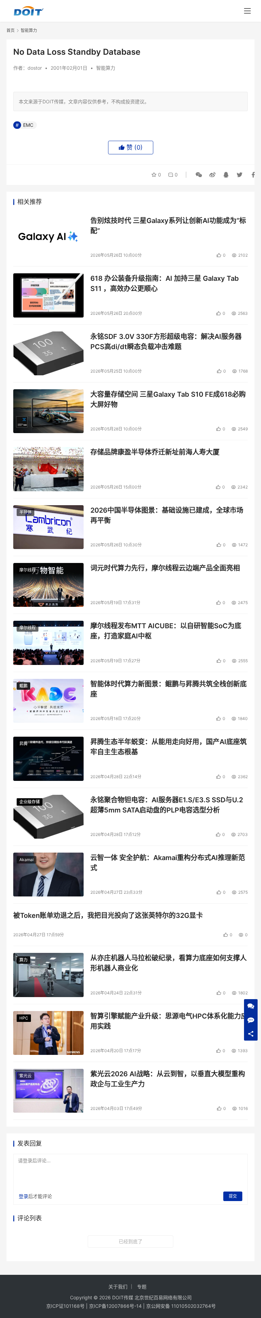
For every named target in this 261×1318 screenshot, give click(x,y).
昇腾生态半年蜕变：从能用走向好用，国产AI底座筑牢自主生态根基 (168, 747)
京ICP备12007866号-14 (115, 1306)
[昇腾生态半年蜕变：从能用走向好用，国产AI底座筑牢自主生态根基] (48, 759)
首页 (10, 30)
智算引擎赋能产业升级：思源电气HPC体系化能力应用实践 (169, 1021)
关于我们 (117, 1286)
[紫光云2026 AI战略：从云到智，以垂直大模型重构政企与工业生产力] (48, 1091)
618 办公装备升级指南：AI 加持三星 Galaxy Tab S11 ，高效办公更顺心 (164, 283)
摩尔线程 (27, 569)
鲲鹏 (23, 685)
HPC (23, 1018)
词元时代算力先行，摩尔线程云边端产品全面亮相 (165, 568)
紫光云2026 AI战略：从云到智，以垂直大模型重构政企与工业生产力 (167, 1079)
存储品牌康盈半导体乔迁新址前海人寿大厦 (155, 452)
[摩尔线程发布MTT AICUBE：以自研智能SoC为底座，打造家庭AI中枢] (48, 643)
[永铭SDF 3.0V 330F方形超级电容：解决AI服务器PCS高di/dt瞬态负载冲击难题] (48, 353)
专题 (141, 1286)
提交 (233, 1196)
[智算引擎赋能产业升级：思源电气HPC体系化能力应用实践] (48, 1033)
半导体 (25, 512)
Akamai (26, 859)
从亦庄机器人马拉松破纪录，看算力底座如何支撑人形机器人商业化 (168, 963)
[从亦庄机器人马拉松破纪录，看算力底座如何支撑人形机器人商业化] (48, 975)
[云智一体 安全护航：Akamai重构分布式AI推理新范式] (48, 874)
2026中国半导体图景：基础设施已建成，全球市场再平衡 (166, 515)
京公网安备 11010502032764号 (181, 1306)
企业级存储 (29, 801)
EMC (28, 125)
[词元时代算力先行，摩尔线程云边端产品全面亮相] (48, 585)
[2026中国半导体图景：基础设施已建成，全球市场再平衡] (48, 527)
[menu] (247, 11)
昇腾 (23, 743)
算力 (23, 959)
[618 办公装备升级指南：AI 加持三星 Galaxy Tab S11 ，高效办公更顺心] (48, 295)
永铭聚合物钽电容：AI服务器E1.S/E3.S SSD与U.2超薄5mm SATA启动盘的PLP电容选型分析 (166, 805)
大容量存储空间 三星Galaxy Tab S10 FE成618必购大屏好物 (168, 399)
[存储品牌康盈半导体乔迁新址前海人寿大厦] (48, 469)
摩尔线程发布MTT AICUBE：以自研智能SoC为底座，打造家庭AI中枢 (165, 631)
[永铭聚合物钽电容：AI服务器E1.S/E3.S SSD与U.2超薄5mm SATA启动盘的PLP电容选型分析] (48, 817)
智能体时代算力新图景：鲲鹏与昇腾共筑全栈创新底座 (168, 689)
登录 (23, 1196)
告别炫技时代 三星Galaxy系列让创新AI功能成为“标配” (168, 226)
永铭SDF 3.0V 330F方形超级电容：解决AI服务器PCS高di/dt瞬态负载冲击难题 (166, 341)
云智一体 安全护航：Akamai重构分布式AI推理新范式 (167, 863)
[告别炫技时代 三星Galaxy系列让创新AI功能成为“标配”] (48, 237)
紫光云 (25, 1075)
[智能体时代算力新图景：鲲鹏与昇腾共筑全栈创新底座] (48, 701)
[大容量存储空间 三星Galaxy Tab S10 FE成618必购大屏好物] (48, 411)
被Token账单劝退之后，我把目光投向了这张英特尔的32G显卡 (108, 915)
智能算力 (105, 68)
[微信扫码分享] (199, 175)
